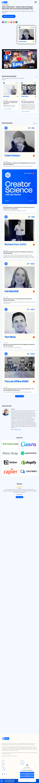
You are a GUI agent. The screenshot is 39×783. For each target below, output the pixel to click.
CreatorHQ (22, 760)
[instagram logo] (14, 429)
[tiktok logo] (20, 429)
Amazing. (19, 488)
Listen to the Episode (8, 108)
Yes (27, 772)
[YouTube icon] (2, 774)
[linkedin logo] (19, 429)
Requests (3, 764)
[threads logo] (17, 429)
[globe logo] (11, 429)
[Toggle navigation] (35, 2)
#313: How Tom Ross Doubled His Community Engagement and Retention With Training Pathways (19, 345)
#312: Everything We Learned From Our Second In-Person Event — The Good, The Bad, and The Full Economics (18, 389)
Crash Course (22, 763)
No (27, 777)
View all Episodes (19, 396)
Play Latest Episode (9, 16)
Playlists (3, 763)
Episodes (3, 760)
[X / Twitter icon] (4, 774)
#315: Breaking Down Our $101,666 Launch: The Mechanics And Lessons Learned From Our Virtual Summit (18, 208)
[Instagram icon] (6, 774)
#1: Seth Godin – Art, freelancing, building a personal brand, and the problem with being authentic (10, 102)
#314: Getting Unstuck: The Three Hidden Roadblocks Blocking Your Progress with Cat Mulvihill (17, 299)
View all (34, 123)
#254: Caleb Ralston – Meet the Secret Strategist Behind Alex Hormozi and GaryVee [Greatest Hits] (17, 8)
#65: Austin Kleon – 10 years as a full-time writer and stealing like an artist (27, 102)
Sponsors (3, 767)
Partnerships (4, 768)
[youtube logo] (16, 429)
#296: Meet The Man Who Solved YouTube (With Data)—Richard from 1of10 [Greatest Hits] (18, 252)
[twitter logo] (13, 429)
